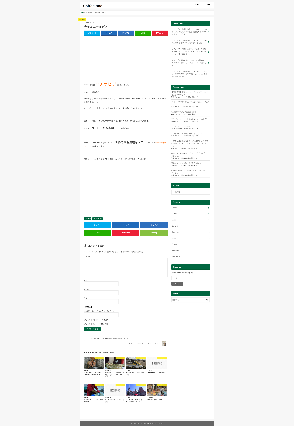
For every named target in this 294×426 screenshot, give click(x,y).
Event (174, 220)
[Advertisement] (126, 57)
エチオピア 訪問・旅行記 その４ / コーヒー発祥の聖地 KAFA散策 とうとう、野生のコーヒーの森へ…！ (189, 74)
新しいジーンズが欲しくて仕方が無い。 (186, 163)
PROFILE (198, 4)
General (175, 226)
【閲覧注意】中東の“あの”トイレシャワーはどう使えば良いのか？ (190, 93)
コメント (87, 256)
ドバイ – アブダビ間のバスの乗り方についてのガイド (190, 103)
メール (87, 289)
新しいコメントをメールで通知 (97, 320)
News (174, 238)
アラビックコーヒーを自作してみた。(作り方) (189, 119)
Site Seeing (98, 218)
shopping (175, 250)
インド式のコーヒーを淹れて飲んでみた (186, 134)
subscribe (177, 284)
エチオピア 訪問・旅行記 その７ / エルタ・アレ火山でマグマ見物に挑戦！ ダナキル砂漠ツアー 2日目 (189, 31)
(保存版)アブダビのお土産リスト (184, 112)
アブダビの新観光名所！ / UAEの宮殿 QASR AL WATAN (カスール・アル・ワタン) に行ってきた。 (189, 62)
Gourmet (175, 232)
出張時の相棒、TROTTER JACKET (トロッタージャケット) (189, 171)
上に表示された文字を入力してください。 (99, 311)
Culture (174, 214)
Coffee (88, 218)
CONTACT (208, 4)
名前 (86, 280)
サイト (86, 298)
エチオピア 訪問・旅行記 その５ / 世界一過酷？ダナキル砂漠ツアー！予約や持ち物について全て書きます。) (189, 51)
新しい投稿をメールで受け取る (97, 324)
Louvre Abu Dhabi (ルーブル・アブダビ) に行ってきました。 (190, 154)
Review (174, 244)
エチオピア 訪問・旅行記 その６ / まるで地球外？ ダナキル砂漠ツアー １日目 (189, 41)
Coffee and (145, 423)
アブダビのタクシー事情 (180, 126)
